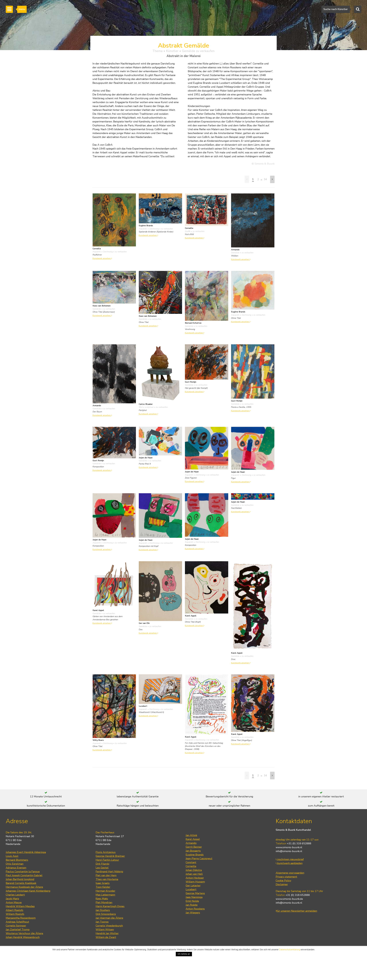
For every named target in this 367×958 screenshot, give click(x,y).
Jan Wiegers (193, 912)
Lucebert (191, 889)
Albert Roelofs (14, 910)
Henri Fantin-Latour (107, 860)
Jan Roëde (192, 905)
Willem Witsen (105, 929)
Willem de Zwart (106, 937)
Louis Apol (12, 856)
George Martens (195, 893)
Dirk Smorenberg (106, 914)
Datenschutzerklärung (289, 949)
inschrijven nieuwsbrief (290, 859)
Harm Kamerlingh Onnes (110, 906)
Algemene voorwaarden (290, 873)
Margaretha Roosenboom (21, 918)
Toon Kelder (103, 887)
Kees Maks (102, 898)
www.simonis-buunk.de (289, 899)
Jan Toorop (102, 921)
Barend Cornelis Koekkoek (21, 883)
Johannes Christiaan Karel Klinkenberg (28, 891)
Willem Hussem (195, 881)
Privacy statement (286, 876)
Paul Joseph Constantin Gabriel (24, 875)
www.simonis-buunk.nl (289, 847)
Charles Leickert (15, 894)
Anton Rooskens (195, 908)
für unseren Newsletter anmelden (297, 911)
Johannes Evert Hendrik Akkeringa (26, 852)
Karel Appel (193, 839)
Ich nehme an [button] (184, 954)
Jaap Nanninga (194, 897)
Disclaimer (282, 884)
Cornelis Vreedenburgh (109, 925)
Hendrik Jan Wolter (107, 933)
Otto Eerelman (14, 864)
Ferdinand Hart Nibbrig (109, 871)
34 (265, 179)
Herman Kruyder (105, 891)
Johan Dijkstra (194, 870)
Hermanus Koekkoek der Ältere (24, 887)
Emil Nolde (192, 901)
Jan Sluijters (103, 910)
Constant (191, 862)
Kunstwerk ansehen (102, 258)
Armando (191, 843)
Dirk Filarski (102, 864)
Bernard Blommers (17, 860)
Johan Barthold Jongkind (20, 879)
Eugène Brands (195, 854)
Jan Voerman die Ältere (109, 918)
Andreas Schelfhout (17, 921)
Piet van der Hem (106, 875)
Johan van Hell (194, 874)
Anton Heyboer (195, 878)
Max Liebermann (105, 894)
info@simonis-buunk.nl (289, 851)
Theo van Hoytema (107, 879)
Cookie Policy (283, 880)
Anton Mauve (14, 902)
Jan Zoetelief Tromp (18, 929)
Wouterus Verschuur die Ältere (24, 933)
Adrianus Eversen (16, 867)
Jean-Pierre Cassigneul (199, 858)
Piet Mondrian (104, 902)
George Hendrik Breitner (110, 856)
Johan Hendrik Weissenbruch (23, 937)
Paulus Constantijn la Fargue (23, 871)
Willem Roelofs (15, 914)
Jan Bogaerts (193, 850)
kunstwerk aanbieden (289, 863)
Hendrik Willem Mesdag (20, 906)
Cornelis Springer (16, 925)
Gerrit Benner (194, 847)
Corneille (191, 866)
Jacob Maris (12, 898)
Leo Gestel (102, 867)
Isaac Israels (103, 883)
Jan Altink (191, 835)
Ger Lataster (193, 885)
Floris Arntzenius (106, 852)
